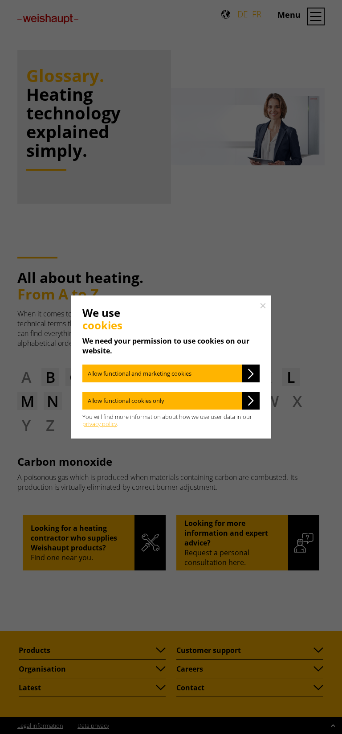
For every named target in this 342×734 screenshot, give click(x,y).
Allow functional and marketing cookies (139, 373)
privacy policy (99, 424)
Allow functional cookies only (126, 401)
